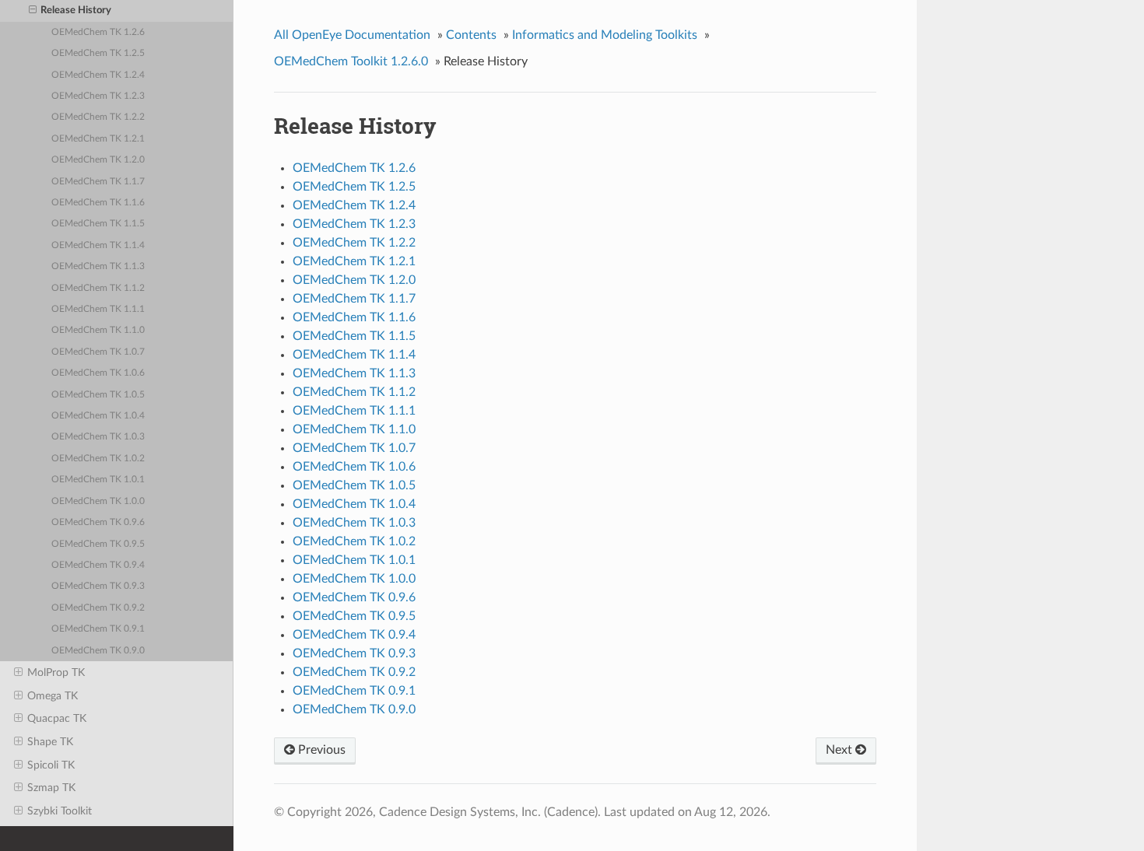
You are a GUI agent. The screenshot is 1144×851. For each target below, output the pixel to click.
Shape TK (50, 742)
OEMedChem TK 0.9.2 (98, 608)
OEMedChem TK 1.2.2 (98, 117)
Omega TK (52, 696)
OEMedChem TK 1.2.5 (98, 53)
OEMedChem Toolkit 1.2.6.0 (351, 61)
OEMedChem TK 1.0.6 (98, 373)
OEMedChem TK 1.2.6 (98, 32)
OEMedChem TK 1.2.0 (98, 160)
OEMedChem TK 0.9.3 (98, 586)
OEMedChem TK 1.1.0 (98, 330)
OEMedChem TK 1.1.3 (98, 266)
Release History (75, 10)
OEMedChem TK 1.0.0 (98, 501)
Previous (320, 750)
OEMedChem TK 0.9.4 (98, 565)
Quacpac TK (56, 718)
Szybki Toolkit (59, 811)
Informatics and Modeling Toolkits (604, 35)
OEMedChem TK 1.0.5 (98, 394)
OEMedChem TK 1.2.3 (98, 96)
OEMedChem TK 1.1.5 (98, 223)
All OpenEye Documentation (352, 35)
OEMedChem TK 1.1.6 (98, 202)
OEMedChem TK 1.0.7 (98, 352)
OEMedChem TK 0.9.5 (98, 544)
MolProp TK (56, 672)
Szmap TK (51, 787)
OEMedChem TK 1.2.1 (98, 139)
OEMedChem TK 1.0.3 (98, 437)
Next (840, 750)
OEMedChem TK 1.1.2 (98, 288)
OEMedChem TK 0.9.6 (98, 522)
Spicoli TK (51, 765)
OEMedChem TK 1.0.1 (98, 479)
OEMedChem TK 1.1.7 (98, 181)
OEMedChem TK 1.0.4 (98, 415)
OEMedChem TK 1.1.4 (98, 245)
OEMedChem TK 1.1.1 (98, 309)
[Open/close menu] (33, 11)
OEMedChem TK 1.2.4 (98, 75)
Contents (471, 35)
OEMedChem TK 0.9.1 (98, 629)
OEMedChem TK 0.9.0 (98, 650)
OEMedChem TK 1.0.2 (98, 458)
